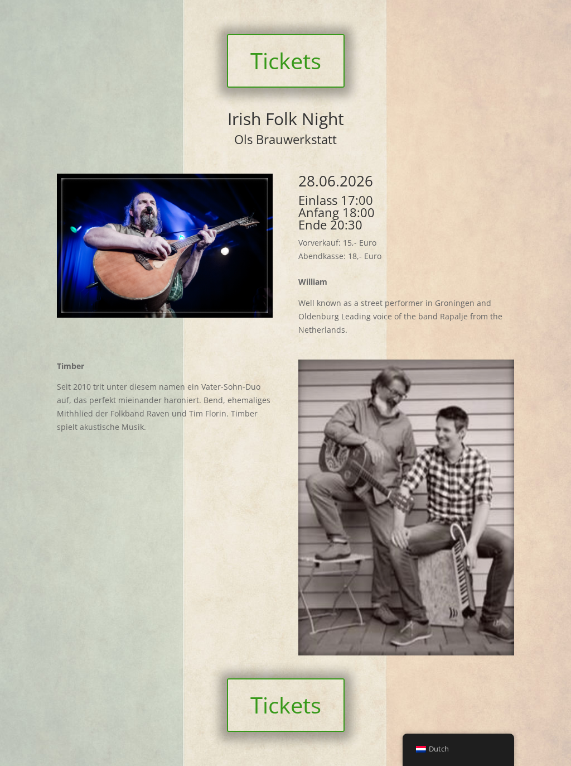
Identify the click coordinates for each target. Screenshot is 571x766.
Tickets (285, 60)
